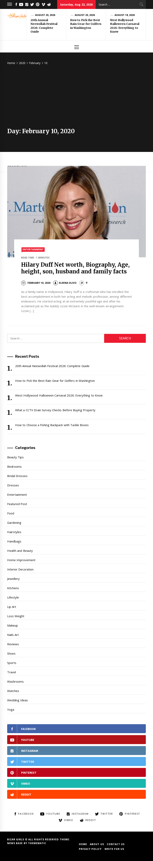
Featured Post (17, 504)
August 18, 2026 (125, 15)
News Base (15, 843)
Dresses (13, 485)
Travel (11, 672)
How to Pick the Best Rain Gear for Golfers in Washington (85, 24)
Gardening (14, 523)
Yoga (10, 709)
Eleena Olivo (67, 283)
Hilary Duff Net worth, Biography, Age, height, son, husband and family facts (75, 268)
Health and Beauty (20, 551)
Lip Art (11, 607)
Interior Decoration (20, 569)
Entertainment (33, 249)
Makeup (12, 625)
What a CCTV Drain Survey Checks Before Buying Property (55, 410)
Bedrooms (14, 466)
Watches (13, 691)
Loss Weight (15, 616)
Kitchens (13, 588)
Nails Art (13, 635)
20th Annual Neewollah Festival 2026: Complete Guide (43, 26)
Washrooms (15, 681)
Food (10, 513)
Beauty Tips (15, 457)
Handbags (14, 541)
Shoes (11, 653)
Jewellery (13, 579)
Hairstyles (14, 532)
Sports (11, 663)
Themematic (37, 843)
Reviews (13, 644)
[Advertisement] (76, 97)
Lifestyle (13, 597)
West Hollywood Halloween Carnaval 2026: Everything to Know (124, 26)
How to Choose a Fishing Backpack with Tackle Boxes (52, 425)
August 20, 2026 (45, 15)
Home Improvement (21, 560)
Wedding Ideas (17, 700)
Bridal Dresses (17, 476)
